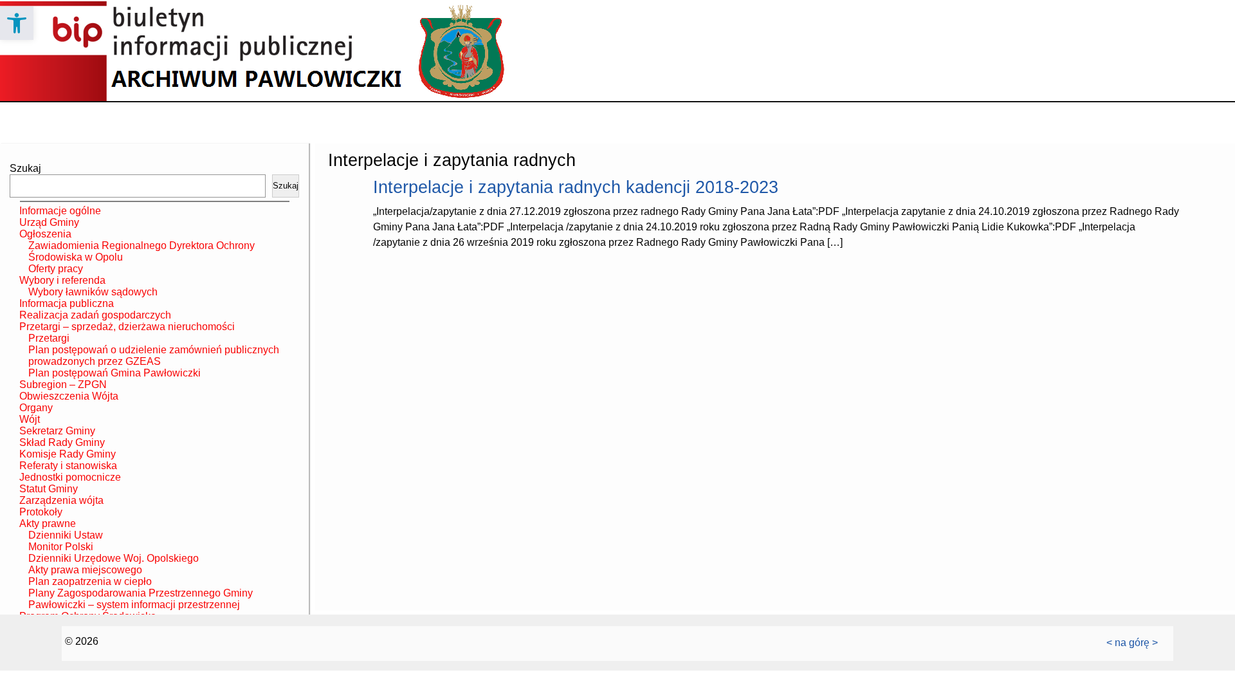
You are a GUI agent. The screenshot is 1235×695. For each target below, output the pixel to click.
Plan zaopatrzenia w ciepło (90, 581)
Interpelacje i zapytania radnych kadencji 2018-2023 (575, 187)
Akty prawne (47, 523)
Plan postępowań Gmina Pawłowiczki (114, 372)
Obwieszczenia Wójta (68, 396)
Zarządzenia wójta (61, 500)
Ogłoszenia (45, 233)
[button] (16, 23)
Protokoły (40, 511)
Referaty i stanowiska (68, 465)
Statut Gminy (48, 488)
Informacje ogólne (60, 210)
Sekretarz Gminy (57, 430)
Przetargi (48, 338)
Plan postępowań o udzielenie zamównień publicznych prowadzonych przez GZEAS (153, 355)
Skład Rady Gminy (62, 442)
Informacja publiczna (66, 303)
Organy (36, 407)
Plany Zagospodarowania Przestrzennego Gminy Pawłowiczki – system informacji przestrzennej (140, 599)
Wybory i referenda (62, 280)
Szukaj (25, 168)
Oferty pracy (55, 268)
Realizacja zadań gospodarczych (95, 315)
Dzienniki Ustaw (65, 535)
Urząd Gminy (49, 222)
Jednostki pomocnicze (70, 477)
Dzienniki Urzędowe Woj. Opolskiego (113, 558)
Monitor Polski (60, 546)
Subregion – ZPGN (63, 384)
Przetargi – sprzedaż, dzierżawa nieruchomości (127, 326)
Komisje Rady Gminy (67, 454)
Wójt (29, 419)
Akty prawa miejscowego (85, 569)
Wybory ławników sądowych (93, 291)
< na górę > (1132, 642)
